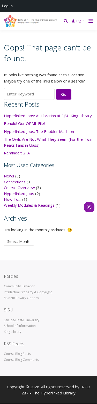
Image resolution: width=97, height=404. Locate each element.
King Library (12, 332)
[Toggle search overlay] (66, 21)
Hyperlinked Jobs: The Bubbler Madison (39, 131)
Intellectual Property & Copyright (28, 292)
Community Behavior (19, 286)
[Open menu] (89, 21)
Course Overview (19, 187)
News (9, 175)
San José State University (21, 320)
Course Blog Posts (17, 353)
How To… (12, 199)
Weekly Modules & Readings (29, 205)
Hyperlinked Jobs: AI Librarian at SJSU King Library (48, 115)
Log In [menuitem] (7, 6)
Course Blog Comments (21, 359)
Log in (80, 21)
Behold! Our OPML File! (24, 123)
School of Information (20, 326)
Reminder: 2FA (17, 152)
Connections (15, 181)
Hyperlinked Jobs (19, 193)
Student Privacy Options (21, 298)
